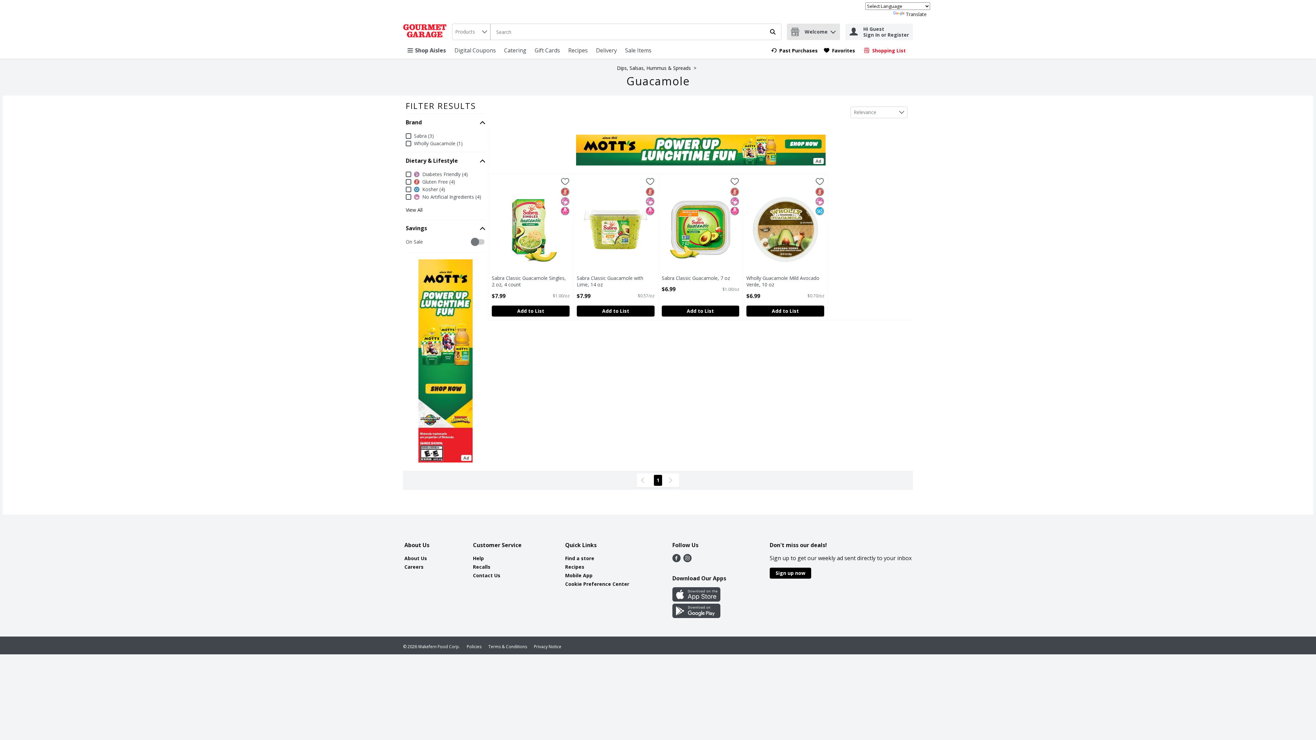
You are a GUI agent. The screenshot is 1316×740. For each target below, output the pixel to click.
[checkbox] (409, 242)
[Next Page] (672, 480)
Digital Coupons (475, 50)
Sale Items (638, 50)
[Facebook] (676, 560)
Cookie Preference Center (597, 584)
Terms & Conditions (507, 647)
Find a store (579, 558)
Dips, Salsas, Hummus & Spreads (654, 68)
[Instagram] (687, 560)
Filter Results (441, 105)
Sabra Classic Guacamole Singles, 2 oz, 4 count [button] (529, 281)
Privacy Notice (547, 647)
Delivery (606, 50)
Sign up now (790, 573)
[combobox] (471, 32)
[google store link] (696, 616)
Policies (474, 647)
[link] (794, 50)
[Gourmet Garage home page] (426, 31)
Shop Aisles (430, 50)
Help (478, 558)
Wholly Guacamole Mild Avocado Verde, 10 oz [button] (782, 281)
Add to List (530, 311)
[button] (833, 30)
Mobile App (579, 575)
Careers (414, 567)
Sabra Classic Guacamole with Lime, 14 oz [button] (610, 281)
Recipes (578, 50)
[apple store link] (696, 599)
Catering (515, 50)
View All (414, 210)
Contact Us (486, 575)
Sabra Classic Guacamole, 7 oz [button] (696, 278)
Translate (916, 14)
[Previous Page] (643, 480)
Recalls (481, 567)
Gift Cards (547, 50)
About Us (415, 558)
